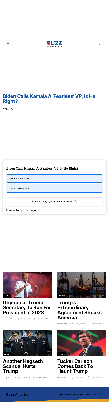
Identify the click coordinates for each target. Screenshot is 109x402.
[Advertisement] (54, 20)
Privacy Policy (94, 394)
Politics (7, 296)
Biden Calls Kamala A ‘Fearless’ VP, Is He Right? (49, 98)
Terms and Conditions (70, 394)
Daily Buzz (11, 109)
